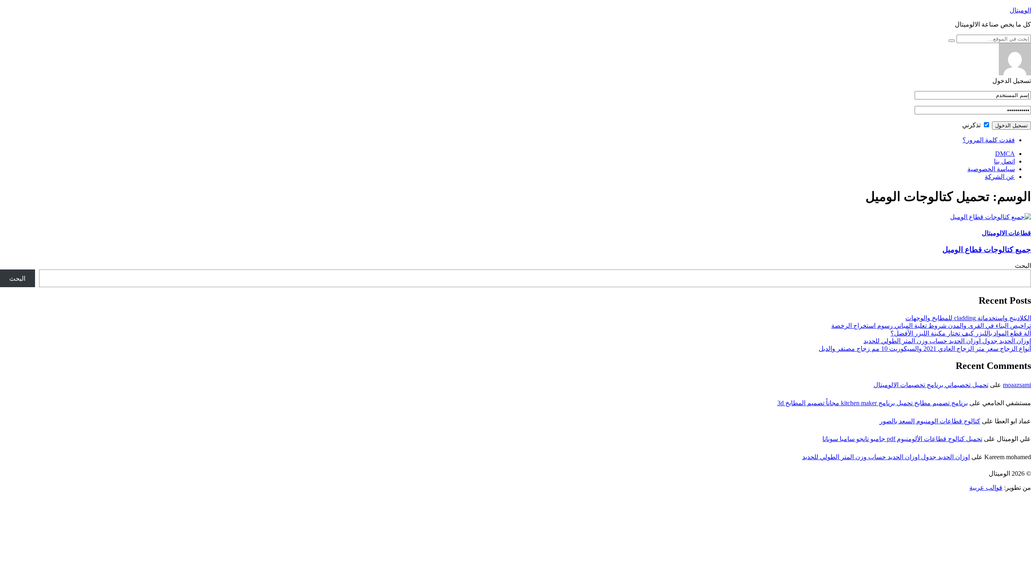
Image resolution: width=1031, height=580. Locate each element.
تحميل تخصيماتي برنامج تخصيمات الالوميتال (931, 384)
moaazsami (1017, 384)
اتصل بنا (1004, 161)
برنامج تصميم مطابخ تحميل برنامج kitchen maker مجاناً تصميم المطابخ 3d (872, 403)
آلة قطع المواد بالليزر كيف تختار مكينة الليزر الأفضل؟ (960, 333)
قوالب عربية (985, 487)
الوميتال (1020, 10)
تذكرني (972, 125)
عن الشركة (1000, 176)
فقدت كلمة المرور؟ (989, 140)
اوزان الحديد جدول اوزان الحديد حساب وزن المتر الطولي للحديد (947, 341)
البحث (1023, 265)
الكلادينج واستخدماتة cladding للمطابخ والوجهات (968, 318)
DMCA (1005, 153)
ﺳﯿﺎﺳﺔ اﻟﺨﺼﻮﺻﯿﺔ (991, 169)
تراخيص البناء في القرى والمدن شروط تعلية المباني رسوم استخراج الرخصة (931, 325)
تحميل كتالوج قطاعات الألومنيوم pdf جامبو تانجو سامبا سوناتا (902, 438)
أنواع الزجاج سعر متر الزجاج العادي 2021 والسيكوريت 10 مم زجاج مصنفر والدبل (925, 348)
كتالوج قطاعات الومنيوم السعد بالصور (930, 421)
